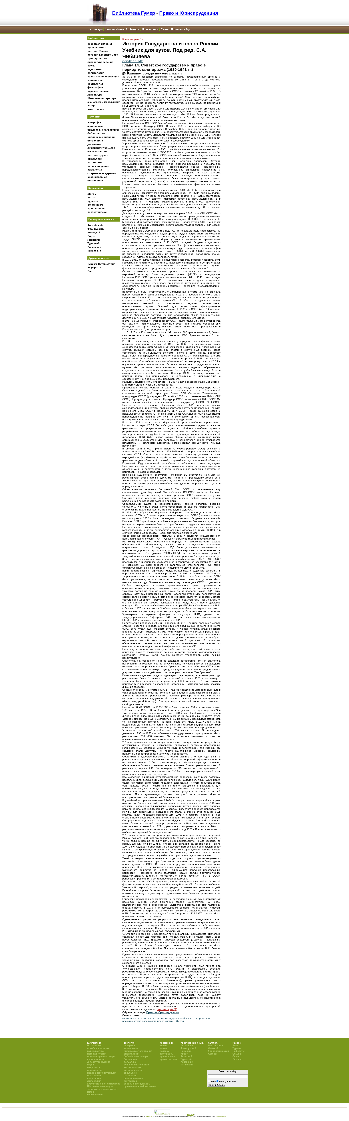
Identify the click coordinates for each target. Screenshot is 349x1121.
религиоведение (98, 166)
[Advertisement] (103, 334)
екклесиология (97, 151)
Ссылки (237, 1053)
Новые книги (150, 29)
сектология (94, 169)
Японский (93, 239)
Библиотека (96, 38)
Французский (96, 228)
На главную (95, 29)
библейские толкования (103, 129)
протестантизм (97, 211)
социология (95, 83)
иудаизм (92, 201)
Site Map (237, 1059)
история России (97, 51)
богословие (95, 140)
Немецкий (93, 232)
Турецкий (93, 243)
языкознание (95, 109)
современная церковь (101, 173)
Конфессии (95, 188)
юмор (91, 105)
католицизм (95, 204)
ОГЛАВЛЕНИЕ (132, 61)
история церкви (97, 155)
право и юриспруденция (103, 76)
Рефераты (94, 267)
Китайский (94, 250)
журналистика (96, 47)
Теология (94, 116)
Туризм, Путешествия (101, 263)
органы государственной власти (175, 1018)
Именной (213, 1048)
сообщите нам (221, 1116)
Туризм (236, 1048)
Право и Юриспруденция (188, 13)
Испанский (94, 247)
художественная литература (103, 1083)
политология (95, 72)
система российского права (147, 1020)
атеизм (91, 193)
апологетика (95, 126)
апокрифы (94, 122)
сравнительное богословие (140, 1086)
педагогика (94, 69)
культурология (97, 58)
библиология (96, 133)
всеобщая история (99, 43)
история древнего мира (102, 54)
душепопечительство (101, 147)
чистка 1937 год (174, 1020)
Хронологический (218, 1051)
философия (95, 87)
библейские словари (101, 136)
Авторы (134, 29)
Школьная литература (101, 98)
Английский (95, 225)
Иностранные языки (101, 219)
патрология (94, 162)
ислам (91, 197)
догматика (94, 144)
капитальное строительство (138, 1018)
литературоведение (100, 61)
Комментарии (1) (132, 39)
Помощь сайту (180, 29)
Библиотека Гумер (133, 13)
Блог (90, 271)
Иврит (91, 236)
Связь (165, 29)
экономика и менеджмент (103, 101)
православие (96, 208)
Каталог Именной (116, 29)
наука (91, 65)
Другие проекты (98, 258)
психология (95, 80)
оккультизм (94, 158)
